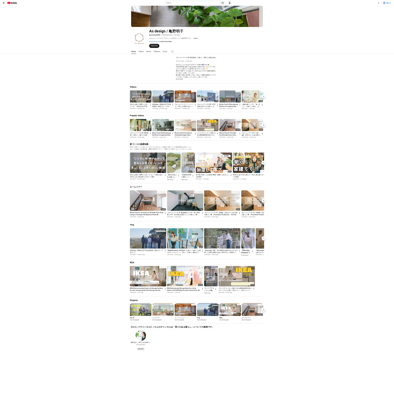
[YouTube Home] (12, 3)
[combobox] (192, 3)
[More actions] (150, 105)
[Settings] (378, 3)
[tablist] (197, 51)
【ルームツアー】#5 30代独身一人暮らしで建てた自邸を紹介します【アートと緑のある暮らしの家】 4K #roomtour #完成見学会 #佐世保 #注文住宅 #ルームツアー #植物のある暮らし (196, 57)
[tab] (133, 51)
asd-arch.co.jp (155, 41)
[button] (179, 79)
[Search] (222, 3)
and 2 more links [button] (166, 41)
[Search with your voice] (230, 3)
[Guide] (3, 3)
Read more (179, 79)
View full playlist (134, 320)
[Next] (264, 96)
